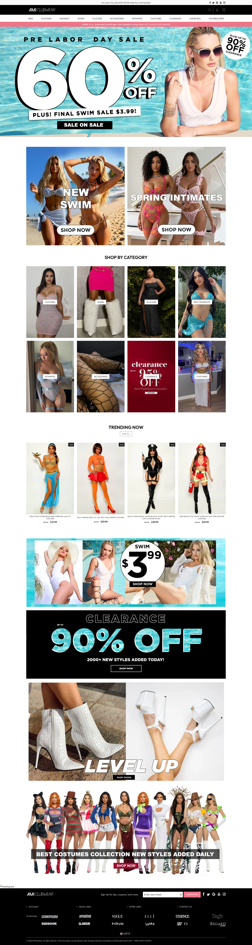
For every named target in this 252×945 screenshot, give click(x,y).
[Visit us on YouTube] (221, 2)
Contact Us (185, 906)
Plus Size (97, 18)
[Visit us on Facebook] (210, 2)
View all (126, 434)
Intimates (137, 18)
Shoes (81, 18)
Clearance (175, 18)
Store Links (135, 906)
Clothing (46, 18)
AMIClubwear (37, 941)
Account (33, 906)
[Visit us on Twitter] (213, 3)
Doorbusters (216, 18)
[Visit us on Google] (217, 2)
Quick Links (85, 906)
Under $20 (195, 18)
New (30, 18)
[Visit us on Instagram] (224, 2)
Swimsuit (65, 18)
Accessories (117, 18)
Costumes (155, 18)
